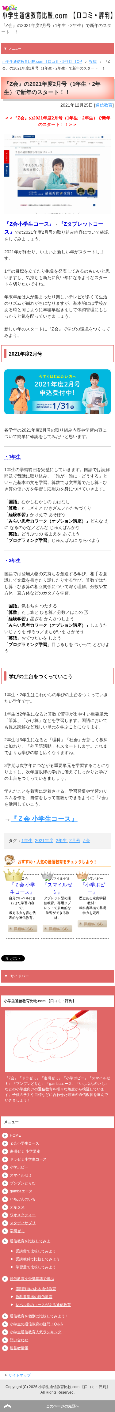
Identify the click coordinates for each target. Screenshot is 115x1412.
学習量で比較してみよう (36, 1267)
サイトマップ (20, 1375)
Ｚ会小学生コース (24, 1143)
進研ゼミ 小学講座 (25, 1151)
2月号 (74, 840)
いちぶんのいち (23, 1199)
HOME (15, 1135)
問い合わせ (19, 1340)
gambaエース (21, 1191)
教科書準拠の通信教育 (34, 1297)
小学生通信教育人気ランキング (35, 1332)
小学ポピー (19, 1167)
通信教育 (104, 105)
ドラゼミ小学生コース (28, 1159)
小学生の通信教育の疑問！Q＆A (36, 1324)
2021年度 (44, 840)
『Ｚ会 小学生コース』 (44, 818)
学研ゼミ (17, 1231)
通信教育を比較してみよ (30, 1241)
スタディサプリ (23, 1223)
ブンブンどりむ (23, 1183)
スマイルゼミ (21, 1175)
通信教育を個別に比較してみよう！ (39, 1316)
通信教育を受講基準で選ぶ (32, 1279)
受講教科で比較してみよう (38, 1259)
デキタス (17, 1207)
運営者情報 (19, 1348)
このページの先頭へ (62, 1406)
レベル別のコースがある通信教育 (43, 1305)
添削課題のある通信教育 (36, 1289)
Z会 (86, 840)
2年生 (61, 840)
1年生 (27, 840)
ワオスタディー (23, 1215)
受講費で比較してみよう (36, 1251)
